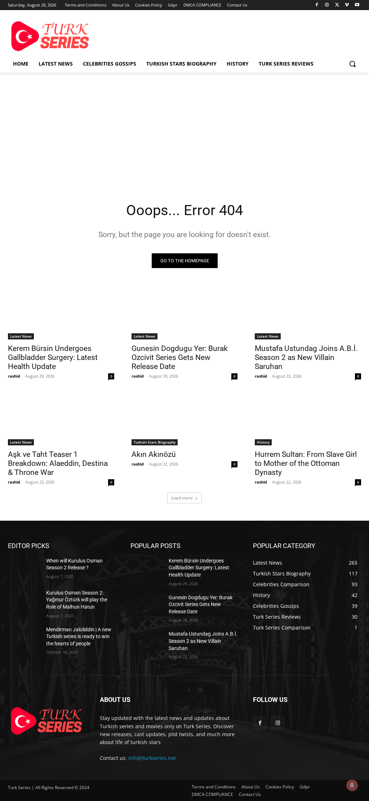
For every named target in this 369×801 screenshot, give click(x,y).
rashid (14, 376)
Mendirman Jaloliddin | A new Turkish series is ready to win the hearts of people (78, 636)
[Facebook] (317, 5)
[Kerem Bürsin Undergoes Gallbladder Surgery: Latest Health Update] (61, 312)
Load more (182, 498)
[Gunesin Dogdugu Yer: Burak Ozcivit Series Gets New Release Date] (185, 312)
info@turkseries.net (152, 758)
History (263, 442)
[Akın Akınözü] (185, 418)
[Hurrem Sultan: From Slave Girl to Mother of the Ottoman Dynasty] (308, 418)
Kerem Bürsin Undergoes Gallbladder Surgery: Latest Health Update (53, 357)
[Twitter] (337, 5)
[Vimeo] (347, 5)
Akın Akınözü (154, 454)
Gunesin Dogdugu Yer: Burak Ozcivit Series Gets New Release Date (180, 357)
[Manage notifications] (352, 785)
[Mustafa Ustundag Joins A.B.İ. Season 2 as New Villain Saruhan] (308, 312)
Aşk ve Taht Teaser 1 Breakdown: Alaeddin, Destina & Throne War (58, 463)
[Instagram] (327, 5)
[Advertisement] (177, 35)
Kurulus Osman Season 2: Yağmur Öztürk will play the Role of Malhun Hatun (76, 600)
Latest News (21, 336)
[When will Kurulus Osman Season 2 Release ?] (24, 568)
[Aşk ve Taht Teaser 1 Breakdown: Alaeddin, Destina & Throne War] (61, 418)
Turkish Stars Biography (154, 442)
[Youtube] (357, 5)
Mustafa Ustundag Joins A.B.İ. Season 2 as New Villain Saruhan (306, 357)
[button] (352, 63)
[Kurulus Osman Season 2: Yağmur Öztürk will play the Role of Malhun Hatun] (24, 600)
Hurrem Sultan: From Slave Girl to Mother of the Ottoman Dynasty (306, 463)
